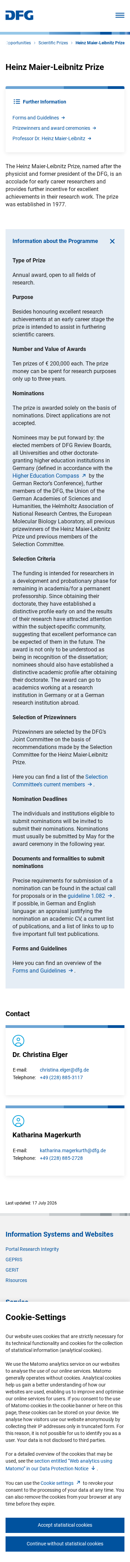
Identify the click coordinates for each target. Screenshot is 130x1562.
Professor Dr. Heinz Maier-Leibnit (48, 138)
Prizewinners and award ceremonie (51, 128)
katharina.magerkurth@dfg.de (73, 1150)
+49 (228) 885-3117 (61, 1077)
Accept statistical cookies (65, 1525)
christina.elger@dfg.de (64, 1070)
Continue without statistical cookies (65, 1543)
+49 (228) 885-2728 (61, 1158)
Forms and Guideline (35, 117)
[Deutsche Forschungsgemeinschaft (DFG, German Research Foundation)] (19, 18)
